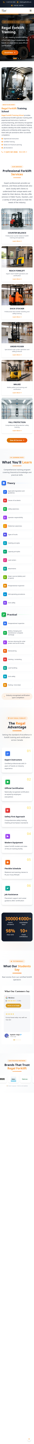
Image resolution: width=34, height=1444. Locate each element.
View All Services (16, 440)
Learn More (16, 241)
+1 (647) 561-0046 (11, 152)
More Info (22, 152)
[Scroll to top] (29, 1439)
